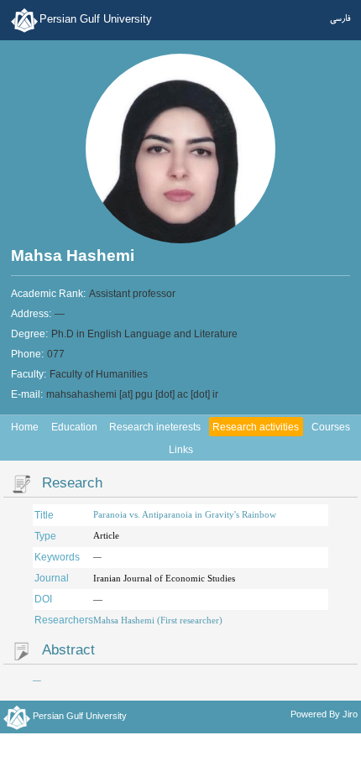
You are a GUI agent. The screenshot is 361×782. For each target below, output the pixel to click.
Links (181, 450)
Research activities (255, 427)
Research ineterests (155, 427)
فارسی (340, 18)
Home (25, 427)
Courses (330, 427)
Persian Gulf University (95, 19)
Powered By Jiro (324, 714)
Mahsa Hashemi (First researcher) (157, 620)
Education (74, 427)
